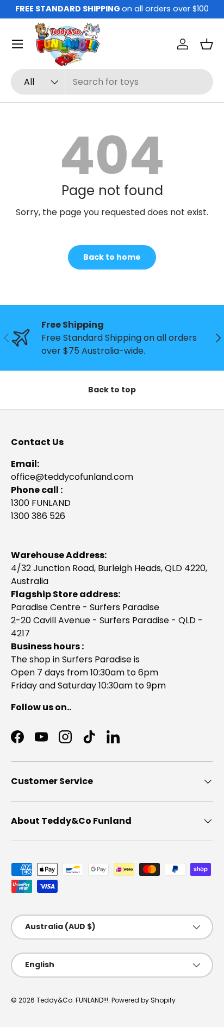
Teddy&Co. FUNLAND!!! (72, 1000)
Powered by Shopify (143, 1000)
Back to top (112, 389)
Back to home (112, 257)
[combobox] (112, 82)
